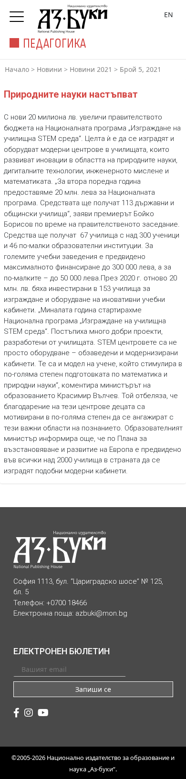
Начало (17, 69)
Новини (49, 69)
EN (168, 14)
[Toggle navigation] (19, 14)
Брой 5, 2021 (140, 69)
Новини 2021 (91, 69)
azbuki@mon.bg (101, 613)
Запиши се (93, 689)
